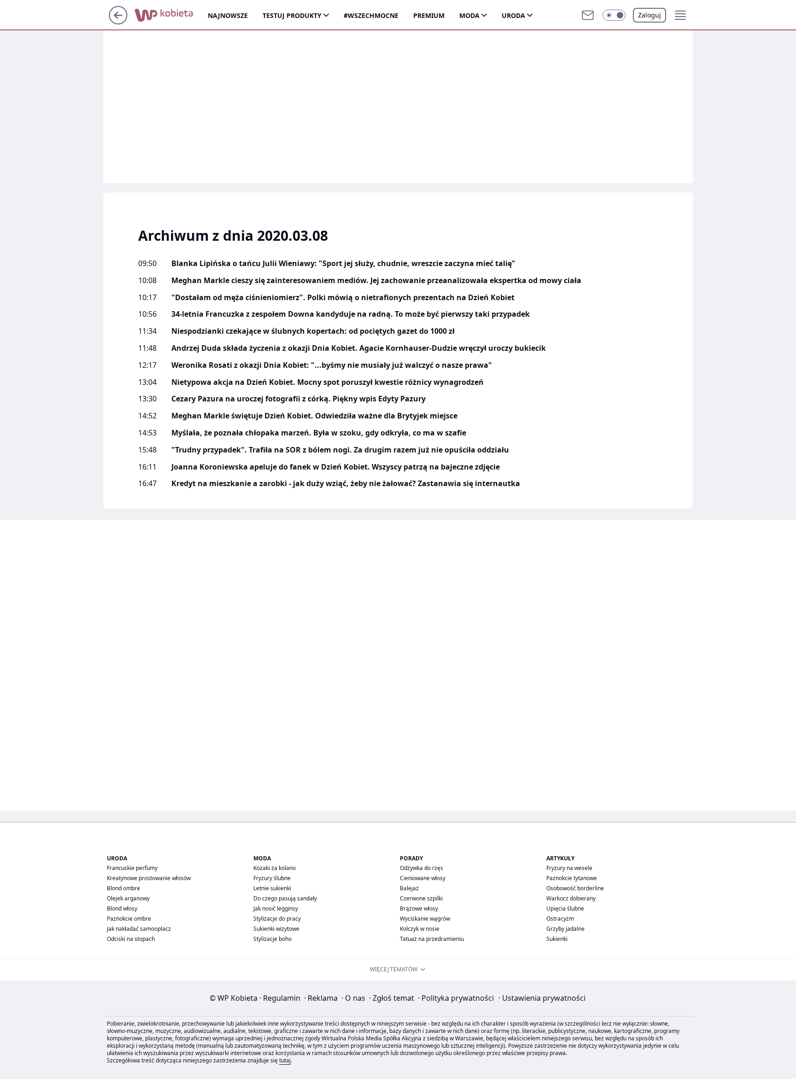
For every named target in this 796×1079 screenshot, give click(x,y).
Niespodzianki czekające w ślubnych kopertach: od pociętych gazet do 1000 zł (313, 331)
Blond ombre (123, 888)
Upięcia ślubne (565, 908)
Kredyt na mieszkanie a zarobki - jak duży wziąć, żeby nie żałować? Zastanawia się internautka (345, 483)
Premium (429, 15)
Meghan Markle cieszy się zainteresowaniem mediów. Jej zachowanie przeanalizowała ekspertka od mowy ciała (376, 280)
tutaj (285, 1060)
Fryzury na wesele (569, 868)
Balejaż (409, 888)
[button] (614, 15)
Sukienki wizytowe (276, 929)
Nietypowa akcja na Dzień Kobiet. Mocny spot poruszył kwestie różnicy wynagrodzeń (327, 382)
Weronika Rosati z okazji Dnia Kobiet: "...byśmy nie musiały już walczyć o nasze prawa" (331, 365)
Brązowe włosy (419, 908)
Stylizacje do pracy (277, 918)
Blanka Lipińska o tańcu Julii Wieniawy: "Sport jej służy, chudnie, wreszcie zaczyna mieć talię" (343, 263)
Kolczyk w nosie (419, 929)
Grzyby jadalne (565, 929)
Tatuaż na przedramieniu (432, 939)
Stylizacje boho (272, 939)
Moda (469, 15)
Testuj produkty (292, 15)
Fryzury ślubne (272, 878)
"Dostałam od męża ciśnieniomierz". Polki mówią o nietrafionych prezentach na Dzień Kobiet (343, 297)
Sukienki (557, 939)
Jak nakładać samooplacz (139, 929)
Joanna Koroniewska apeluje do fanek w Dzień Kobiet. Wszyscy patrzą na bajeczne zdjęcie (335, 467)
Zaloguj (649, 15)
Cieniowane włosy (422, 878)
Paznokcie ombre (129, 918)
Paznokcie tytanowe (571, 878)
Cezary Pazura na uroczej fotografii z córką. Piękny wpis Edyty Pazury (298, 399)
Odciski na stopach (131, 939)
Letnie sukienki (272, 888)
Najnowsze (228, 15)
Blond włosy (122, 908)
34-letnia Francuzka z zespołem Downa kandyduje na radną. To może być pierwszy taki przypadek (350, 314)
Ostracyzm (560, 918)
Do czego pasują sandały (285, 898)
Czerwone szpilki (421, 898)
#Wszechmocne (371, 15)
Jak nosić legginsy (275, 908)
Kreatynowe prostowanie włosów (149, 878)
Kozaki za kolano (274, 868)
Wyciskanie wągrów (425, 918)
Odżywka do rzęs (421, 868)
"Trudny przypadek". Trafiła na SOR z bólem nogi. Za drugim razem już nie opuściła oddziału (340, 450)
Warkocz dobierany (571, 898)
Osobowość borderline (575, 888)
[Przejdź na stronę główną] (118, 22)
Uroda (513, 15)
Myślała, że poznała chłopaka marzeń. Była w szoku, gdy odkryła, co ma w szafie (318, 433)
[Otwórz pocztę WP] (587, 15)
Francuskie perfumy (132, 868)
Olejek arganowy (128, 898)
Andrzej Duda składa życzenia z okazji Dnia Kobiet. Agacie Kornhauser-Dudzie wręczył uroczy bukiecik (358, 348)
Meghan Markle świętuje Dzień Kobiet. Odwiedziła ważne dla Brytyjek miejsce (314, 416)
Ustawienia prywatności (541, 998)
